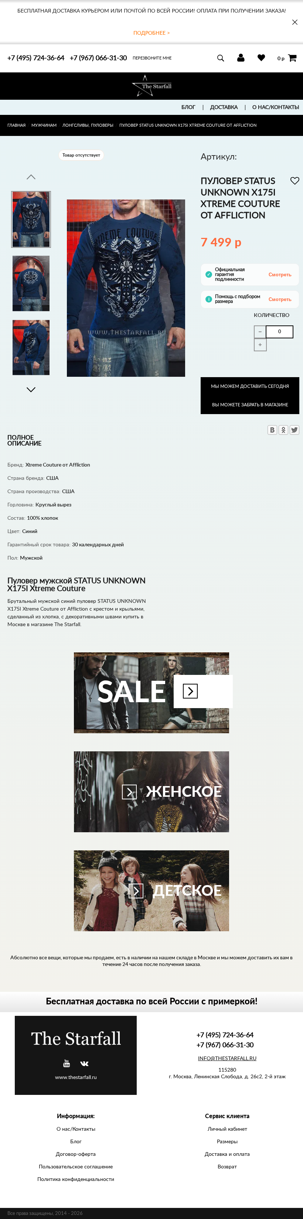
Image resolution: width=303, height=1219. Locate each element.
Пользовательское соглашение (76, 1167)
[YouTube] (66, 1064)
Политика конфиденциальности (75, 1179)
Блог (188, 107)
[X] (294, 430)
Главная (16, 125)
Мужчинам (44, 125)
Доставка (224, 107)
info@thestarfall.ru (227, 1058)
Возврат (227, 1167)
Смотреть (280, 274)
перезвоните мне (152, 58)
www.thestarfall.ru (76, 1077)
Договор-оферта (76, 1154)
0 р (281, 58)
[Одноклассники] (283, 430)
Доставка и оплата (227, 1154)
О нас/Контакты (275, 107)
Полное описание (24, 441)
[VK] (84, 1064)
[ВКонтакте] (272, 430)
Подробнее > (151, 33)
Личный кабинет (227, 1129)
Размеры (227, 1141)
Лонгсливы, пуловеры (87, 125)
